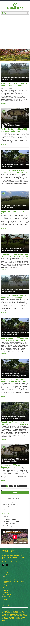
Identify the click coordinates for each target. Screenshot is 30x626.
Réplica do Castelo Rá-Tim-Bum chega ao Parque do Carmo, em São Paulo (13, 381)
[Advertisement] (15, 31)
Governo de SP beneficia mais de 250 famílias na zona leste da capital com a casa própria (14, 85)
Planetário (6, 592)
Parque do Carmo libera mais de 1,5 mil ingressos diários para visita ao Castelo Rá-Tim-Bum (15, 172)
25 (18, 486)
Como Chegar (7, 596)
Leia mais (3, 103)
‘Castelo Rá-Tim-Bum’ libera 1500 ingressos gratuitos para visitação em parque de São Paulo (14, 131)
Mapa (5, 599)
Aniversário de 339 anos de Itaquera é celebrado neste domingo (11, 467)
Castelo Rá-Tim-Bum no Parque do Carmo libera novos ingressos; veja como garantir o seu (15, 256)
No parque (6, 574)
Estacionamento (8, 502)
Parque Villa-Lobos (9, 523)
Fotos (4, 588)
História (5, 572)
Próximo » (23, 486)
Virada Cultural (8, 507)
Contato (6, 509)
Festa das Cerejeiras (10, 579)
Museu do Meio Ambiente (11, 504)
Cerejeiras (7, 496)
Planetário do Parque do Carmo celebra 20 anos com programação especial (15, 424)
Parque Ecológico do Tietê (11, 521)
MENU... (4, 13)
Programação (8, 585)
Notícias (5, 590)
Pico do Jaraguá (8, 526)
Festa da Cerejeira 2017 (13, 498)
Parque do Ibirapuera (10, 519)
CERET (6, 517)
